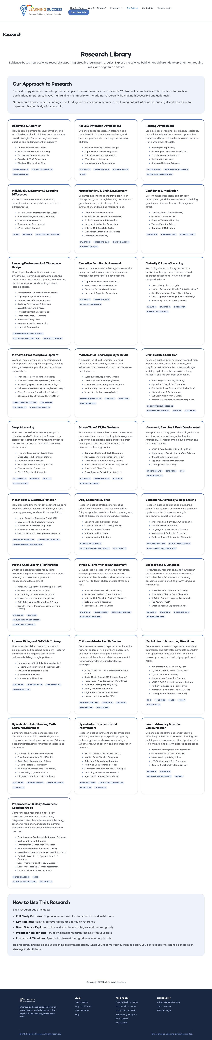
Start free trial (164, 1006)
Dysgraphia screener (126, 1010)
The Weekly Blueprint (126, 1014)
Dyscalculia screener (126, 1006)
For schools (121, 1022)
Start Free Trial (78, 12)
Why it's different (83, 1006)
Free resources (82, 1010)
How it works (81, 1002)
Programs (115, 8)
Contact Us (147, 8)
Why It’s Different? (97, 8)
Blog (77, 1014)
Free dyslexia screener (127, 1002)
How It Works (77, 8)
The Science (132, 8)
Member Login (164, 8)
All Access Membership (168, 1002)
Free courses (122, 1018)
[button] (121, 8)
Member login (164, 1010)
